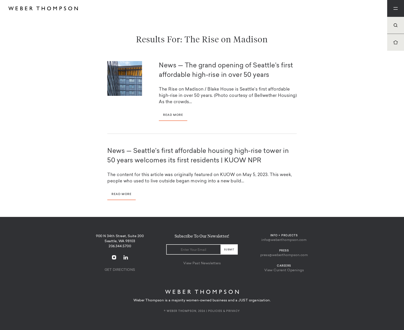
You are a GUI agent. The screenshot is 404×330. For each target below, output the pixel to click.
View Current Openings (284, 270)
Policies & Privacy (224, 311)
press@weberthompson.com (284, 255)
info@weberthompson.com (284, 240)
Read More (173, 115)
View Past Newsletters (202, 263)
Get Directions (120, 270)
